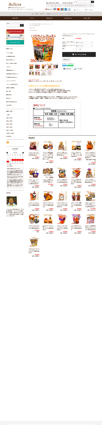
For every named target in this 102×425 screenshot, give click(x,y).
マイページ (78, 9)
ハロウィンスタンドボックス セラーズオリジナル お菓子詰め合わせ (34, 227)
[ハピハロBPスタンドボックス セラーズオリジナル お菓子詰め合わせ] (76, 219)
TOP (32, 13)
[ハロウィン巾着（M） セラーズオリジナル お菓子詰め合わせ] (62, 145)
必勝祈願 (77, 5)
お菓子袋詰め (68, 5)
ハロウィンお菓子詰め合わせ (35, 25)
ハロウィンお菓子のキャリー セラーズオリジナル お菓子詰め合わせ (62, 181)
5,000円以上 (8, 136)
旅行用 (92, 5)
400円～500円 (9, 124)
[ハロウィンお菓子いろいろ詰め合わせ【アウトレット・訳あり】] (48, 173)
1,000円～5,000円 (10, 133)
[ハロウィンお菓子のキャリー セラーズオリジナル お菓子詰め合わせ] (62, 173)
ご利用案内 (48, 13)
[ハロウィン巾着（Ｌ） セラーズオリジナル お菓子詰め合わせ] (90, 173)
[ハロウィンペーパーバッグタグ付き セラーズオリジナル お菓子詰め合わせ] (34, 241)
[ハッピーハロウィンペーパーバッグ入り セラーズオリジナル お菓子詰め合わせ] (62, 196)
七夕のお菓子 (9, 105)
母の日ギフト (9, 98)
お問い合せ (42, 13)
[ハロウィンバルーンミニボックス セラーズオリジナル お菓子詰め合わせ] (48, 196)
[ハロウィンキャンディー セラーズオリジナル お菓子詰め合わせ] (34, 145)
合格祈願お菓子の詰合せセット (12, 73)
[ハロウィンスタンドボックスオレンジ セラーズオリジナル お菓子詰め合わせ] (62, 219)
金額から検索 (87, 18)
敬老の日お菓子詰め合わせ (11, 101)
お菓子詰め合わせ (68, 18)
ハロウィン (49, 5)
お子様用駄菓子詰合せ (10, 56)
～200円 (8, 114)
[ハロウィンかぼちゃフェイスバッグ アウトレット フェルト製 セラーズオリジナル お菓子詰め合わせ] (90, 145)
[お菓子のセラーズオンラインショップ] (15, 5)
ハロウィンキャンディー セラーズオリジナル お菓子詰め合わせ (34, 154)
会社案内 (36, 13)
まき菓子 (57, 5)
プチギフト (87, 5)
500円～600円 (9, 127)
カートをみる (90, 9)
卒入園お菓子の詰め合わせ (11, 77)
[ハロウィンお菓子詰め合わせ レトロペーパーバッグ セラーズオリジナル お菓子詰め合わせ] (90, 219)
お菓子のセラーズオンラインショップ (16, 7)
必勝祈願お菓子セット (10, 70)
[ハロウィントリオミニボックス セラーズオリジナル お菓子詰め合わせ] (34, 196)
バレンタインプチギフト (11, 80)
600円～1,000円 (9, 130)
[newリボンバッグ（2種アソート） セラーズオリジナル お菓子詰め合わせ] (48, 219)
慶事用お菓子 (9, 94)
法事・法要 (8, 91)
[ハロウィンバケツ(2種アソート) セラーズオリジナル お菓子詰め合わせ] (76, 196)
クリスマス (63, 5)
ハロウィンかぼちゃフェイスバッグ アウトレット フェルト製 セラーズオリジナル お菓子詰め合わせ (90, 155)
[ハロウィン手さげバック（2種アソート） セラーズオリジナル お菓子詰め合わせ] (76, 145)
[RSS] (8, 142)
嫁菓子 (74, 5)
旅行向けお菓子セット (10, 59)
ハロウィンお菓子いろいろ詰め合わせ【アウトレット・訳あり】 (48, 181)
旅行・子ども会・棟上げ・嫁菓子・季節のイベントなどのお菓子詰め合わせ (20, 9)
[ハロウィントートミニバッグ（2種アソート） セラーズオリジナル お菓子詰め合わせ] (34, 173)
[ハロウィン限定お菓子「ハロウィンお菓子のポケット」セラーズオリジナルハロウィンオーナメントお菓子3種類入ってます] (48, 145)
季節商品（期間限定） (10, 87)
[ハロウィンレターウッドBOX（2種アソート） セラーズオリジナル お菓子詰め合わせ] (90, 196)
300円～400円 (32, 27)
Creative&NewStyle (33, 30)
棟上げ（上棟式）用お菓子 (11, 63)
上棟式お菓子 (15, 18)
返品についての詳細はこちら (69, 63)
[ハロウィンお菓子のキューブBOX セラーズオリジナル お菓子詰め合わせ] (76, 173)
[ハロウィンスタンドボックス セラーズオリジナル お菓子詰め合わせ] (34, 219)
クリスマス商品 (9, 52)
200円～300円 (9, 118)
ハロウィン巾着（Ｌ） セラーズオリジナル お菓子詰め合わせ (90, 181)
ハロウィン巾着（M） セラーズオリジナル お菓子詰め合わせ (62, 154)
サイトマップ (54, 13)
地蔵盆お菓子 (49, 18)
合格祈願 (82, 5)
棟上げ (53, 5)
